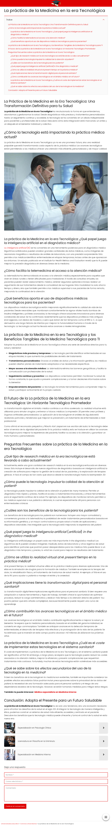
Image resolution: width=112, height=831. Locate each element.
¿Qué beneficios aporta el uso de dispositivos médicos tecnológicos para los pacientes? (49, 41)
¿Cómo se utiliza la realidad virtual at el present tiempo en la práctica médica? (44, 69)
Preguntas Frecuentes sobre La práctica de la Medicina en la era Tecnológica (41, 52)
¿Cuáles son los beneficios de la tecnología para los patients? (37, 63)
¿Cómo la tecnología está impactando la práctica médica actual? (37, 28)
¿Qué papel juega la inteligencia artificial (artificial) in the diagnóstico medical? (44, 66)
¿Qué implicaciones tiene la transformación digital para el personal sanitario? (44, 73)
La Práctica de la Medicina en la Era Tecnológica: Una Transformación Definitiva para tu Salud (48, 24)
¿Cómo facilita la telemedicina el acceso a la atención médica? (38, 38)
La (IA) (17, 247)
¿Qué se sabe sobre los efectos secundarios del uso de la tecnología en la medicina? (47, 86)
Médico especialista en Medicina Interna (55, 692)
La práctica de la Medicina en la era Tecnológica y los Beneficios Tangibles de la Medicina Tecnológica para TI (55, 45)
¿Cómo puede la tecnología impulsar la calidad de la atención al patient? (42, 59)
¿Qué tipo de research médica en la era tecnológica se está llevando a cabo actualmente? (50, 56)
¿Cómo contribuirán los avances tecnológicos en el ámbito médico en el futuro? (45, 76)
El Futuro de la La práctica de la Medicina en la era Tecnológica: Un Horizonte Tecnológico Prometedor (51, 48)
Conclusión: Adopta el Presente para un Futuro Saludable (32, 90)
